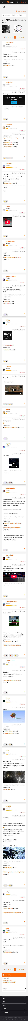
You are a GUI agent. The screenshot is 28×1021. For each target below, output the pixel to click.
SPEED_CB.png (8, 731)
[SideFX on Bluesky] (12, 1019)
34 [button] (18, 32)
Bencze (8, 698)
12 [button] (15, 30)
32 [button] (15, 32)
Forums (8, 15)
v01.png (6, 301)
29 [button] (12, 32)
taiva (7, 750)
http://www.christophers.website (12, 645)
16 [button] (20, 30)
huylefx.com (18, 912)
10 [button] (13, 30)
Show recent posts (7, 980)
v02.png (6, 303)
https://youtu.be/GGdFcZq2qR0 (11, 680)
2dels (7, 928)
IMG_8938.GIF (8, 144)
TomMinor (8, 366)
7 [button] (9, 30)
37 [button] (21, 32)
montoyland (9, 82)
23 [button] (5, 32)
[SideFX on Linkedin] (24, 1019)
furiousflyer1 (9, 42)
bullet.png (7, 789)
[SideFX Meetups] (15, 1019)
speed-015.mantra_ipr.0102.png (12, 523)
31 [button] (14, 32)
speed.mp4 (7, 349)
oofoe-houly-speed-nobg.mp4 (12, 527)
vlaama (8, 320)
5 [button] (7, 30)
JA (19, 2)
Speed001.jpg (8, 952)
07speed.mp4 (8, 146)
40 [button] (25, 32)
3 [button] (5, 30)
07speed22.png (8, 142)
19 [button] (23, 30)
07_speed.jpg (7, 867)
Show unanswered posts (9, 982)
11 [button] (14, 30)
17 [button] (21, 30)
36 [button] (20, 32)
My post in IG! (6, 138)
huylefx (8, 891)
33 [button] (17, 32)
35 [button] (19, 32)
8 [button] (11, 30)
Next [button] (3, 29)
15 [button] (19, 30)
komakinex (9, 124)
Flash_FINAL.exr (8, 908)
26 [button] (8, 32)
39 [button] (23, 32)
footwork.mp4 (8, 641)
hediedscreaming (10, 488)
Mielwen (8, 409)
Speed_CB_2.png (8, 733)
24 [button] (6, 32)
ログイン (24, 2)
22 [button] (4, 32)
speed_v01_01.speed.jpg (10, 427)
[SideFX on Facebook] (3, 1019)
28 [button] (11, 32)
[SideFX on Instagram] (9, 1019)
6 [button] (8, 30)
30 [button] (13, 32)
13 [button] (17, 30)
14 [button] (18, 30)
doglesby (8, 444)
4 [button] (6, 30)
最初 (5, 37)
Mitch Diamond (10, 660)
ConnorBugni (9, 555)
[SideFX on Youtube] (21, 1019)
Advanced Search (21, 11)
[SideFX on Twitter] (6, 1019)
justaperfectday (10, 241)
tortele (8, 206)
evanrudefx (9, 163)
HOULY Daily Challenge (14, 15)
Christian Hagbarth (11, 276)
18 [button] (22, 30)
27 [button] (9, 32)
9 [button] (12, 30)
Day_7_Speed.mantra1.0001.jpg (12, 257)
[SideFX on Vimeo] (18, 1019)
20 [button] (25, 30)
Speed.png (7, 65)
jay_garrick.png (8, 183)
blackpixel (8, 806)
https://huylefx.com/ (9, 912)
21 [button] (3, 32)
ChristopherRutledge (11, 601)
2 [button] (4, 30)
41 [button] (14, 34)
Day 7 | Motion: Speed (21, 15)
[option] (8, 29)
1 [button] (3, 30)
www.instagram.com (17, 138)
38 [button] (22, 32)
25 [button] (7, 32)
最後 (22, 37)
